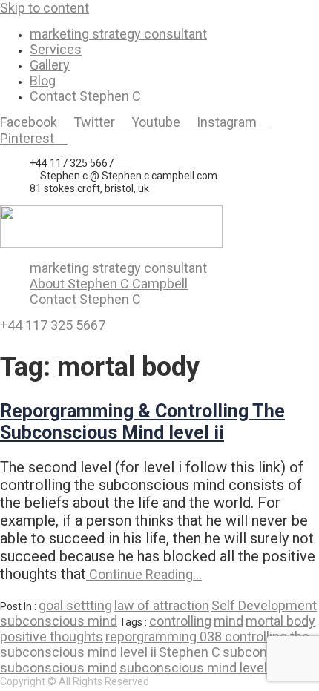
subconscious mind (58, 621)
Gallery (50, 65)
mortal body (280, 621)
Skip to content (44, 8)
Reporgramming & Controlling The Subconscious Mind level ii (142, 421)
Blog (43, 80)
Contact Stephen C (85, 96)
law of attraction (161, 605)
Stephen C (189, 652)
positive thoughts (51, 636)
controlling (180, 621)
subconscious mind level (193, 667)
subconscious (265, 652)
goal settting (75, 605)
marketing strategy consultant (118, 34)
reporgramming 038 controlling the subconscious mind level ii (154, 644)
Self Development (264, 605)
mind (228, 621)
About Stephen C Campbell (109, 283)
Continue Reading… (144, 574)
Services (56, 49)
